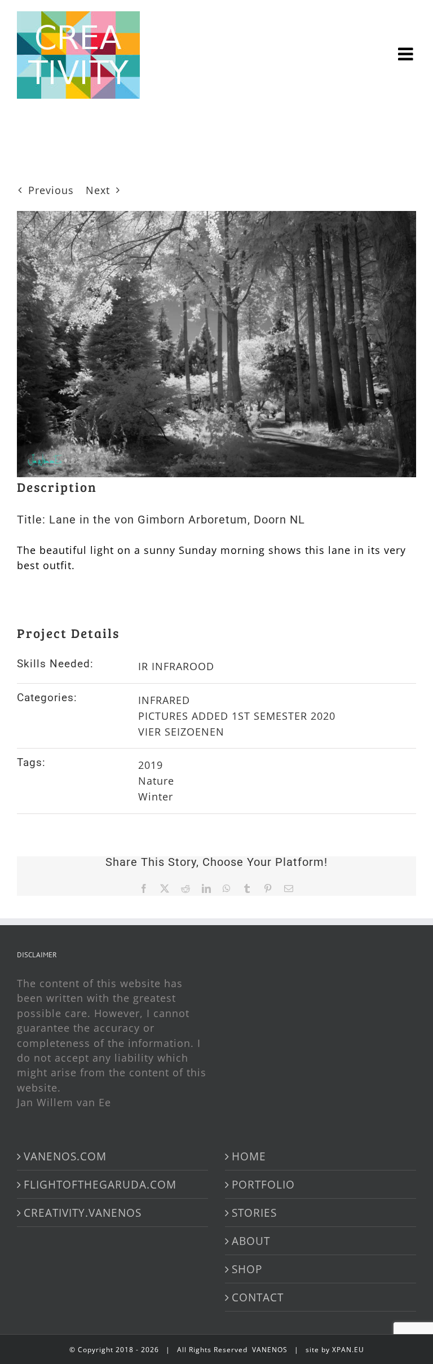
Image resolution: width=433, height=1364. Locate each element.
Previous (51, 190)
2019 (150, 765)
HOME (249, 1156)
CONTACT (258, 1297)
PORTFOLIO (263, 1184)
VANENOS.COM (65, 1156)
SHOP (247, 1269)
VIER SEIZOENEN (181, 731)
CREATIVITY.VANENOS (83, 1212)
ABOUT (251, 1240)
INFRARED (164, 700)
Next (98, 190)
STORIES (254, 1212)
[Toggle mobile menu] (407, 37)
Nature (156, 780)
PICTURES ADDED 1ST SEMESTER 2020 (236, 716)
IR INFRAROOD (176, 666)
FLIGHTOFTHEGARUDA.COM (100, 1184)
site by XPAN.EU (335, 1349)
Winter (155, 796)
